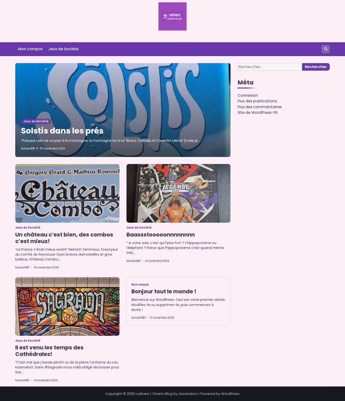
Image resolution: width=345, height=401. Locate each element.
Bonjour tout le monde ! (163, 291)
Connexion (248, 95)
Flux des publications (257, 101)
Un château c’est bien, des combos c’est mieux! (64, 238)
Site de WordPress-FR (258, 112)
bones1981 (28, 148)
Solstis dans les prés (62, 130)
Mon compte (30, 49)
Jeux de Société (63, 49)
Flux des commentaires (260, 107)
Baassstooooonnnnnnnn (160, 234)
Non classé (140, 284)
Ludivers (142, 393)
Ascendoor (188, 393)
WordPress (230, 393)
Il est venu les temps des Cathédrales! (49, 351)
